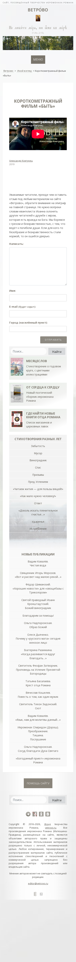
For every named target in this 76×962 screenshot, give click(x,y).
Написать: (16, 244)
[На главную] (38, 2)
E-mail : (22, 306)
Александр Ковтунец (21, 160)
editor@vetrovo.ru (38, 883)
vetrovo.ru (50, 827)
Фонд (47, 824)
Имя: (12, 290)
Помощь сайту (38, 783)
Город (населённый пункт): (28, 322)
